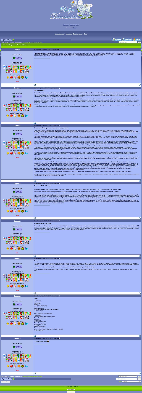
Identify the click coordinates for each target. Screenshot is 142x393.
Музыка (12, 42)
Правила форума (77, 33)
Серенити (17, 49)
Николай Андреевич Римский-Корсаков (32, 42)
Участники (69, 33)
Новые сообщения (59, 33)
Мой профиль (74, 25)
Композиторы (18, 42)
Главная (66, 25)
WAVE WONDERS (5, 42)
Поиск (85, 33)
